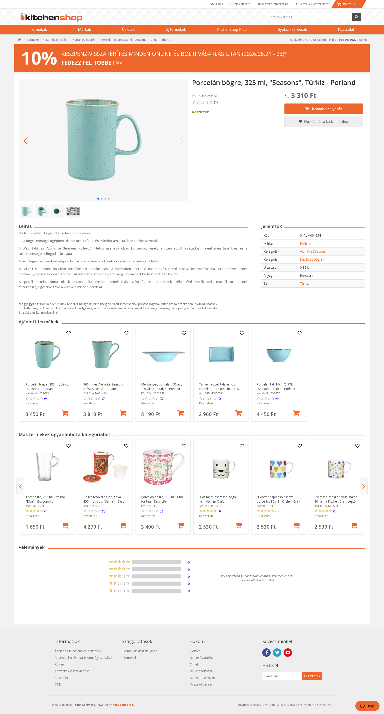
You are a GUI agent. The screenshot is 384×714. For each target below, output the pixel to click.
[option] (47, 374)
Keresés (356, 17)
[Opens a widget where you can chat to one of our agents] (367, 706)
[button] (25, 141)
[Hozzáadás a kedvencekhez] (68, 333)
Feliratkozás (312, 676)
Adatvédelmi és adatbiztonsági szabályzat (85, 657)
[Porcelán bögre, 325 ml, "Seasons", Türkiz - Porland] (103, 140)
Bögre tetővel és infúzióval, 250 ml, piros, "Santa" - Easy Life (103, 501)
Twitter (277, 652)
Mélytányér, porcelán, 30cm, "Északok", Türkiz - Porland (161, 386)
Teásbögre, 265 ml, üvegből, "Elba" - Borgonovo (46, 499)
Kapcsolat (346, 29)
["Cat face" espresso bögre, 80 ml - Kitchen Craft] (221, 467)
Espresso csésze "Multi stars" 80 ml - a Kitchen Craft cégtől (335, 499)
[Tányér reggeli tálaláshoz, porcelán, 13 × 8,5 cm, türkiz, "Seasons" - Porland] (221, 354)
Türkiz (304, 283)
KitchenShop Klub (232, 29)
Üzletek (128, 29)
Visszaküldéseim (201, 684)
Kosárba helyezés (326, 109)
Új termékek (176, 29)
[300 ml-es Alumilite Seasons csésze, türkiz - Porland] (105, 354)
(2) (45, 511)
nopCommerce (122, 705)
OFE (58, 684)
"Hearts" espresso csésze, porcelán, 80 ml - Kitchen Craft (278, 499)
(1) (219, 511)
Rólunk (59, 664)
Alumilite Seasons (312, 251)
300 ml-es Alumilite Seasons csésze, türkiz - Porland (103, 386)
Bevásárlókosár (201, 671)
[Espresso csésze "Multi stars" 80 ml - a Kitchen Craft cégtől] (336, 467)
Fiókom (195, 651)
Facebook (266, 652)
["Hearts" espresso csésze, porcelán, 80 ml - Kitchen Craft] (278, 467)
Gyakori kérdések (292, 29)
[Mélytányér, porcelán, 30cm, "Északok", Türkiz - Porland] (163, 354)
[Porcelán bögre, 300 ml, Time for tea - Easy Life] (163, 467)
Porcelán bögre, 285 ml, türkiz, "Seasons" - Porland (48, 386)
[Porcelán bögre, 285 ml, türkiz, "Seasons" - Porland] (47, 354)
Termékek (38, 29)
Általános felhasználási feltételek (78, 651)
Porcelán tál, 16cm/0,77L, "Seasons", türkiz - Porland (276, 386)
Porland (305, 243)
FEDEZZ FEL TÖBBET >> (92, 62)
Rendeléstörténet (202, 657)
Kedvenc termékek (203, 677)
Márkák (84, 29)
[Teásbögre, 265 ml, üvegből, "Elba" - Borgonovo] (47, 467)
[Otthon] (19, 40)
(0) (45, 398)
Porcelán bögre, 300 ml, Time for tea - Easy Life (162, 499)
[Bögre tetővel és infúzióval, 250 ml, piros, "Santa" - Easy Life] (105, 467)
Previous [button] (20, 486)
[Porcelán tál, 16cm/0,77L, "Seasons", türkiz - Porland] (278, 354)
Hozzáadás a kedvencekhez (326, 122)
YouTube (288, 652)
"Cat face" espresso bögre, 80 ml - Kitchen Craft (220, 499)
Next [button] (364, 486)
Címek (194, 664)
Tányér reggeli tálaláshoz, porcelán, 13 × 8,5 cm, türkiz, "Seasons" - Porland (219, 388)
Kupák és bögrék (312, 259)
